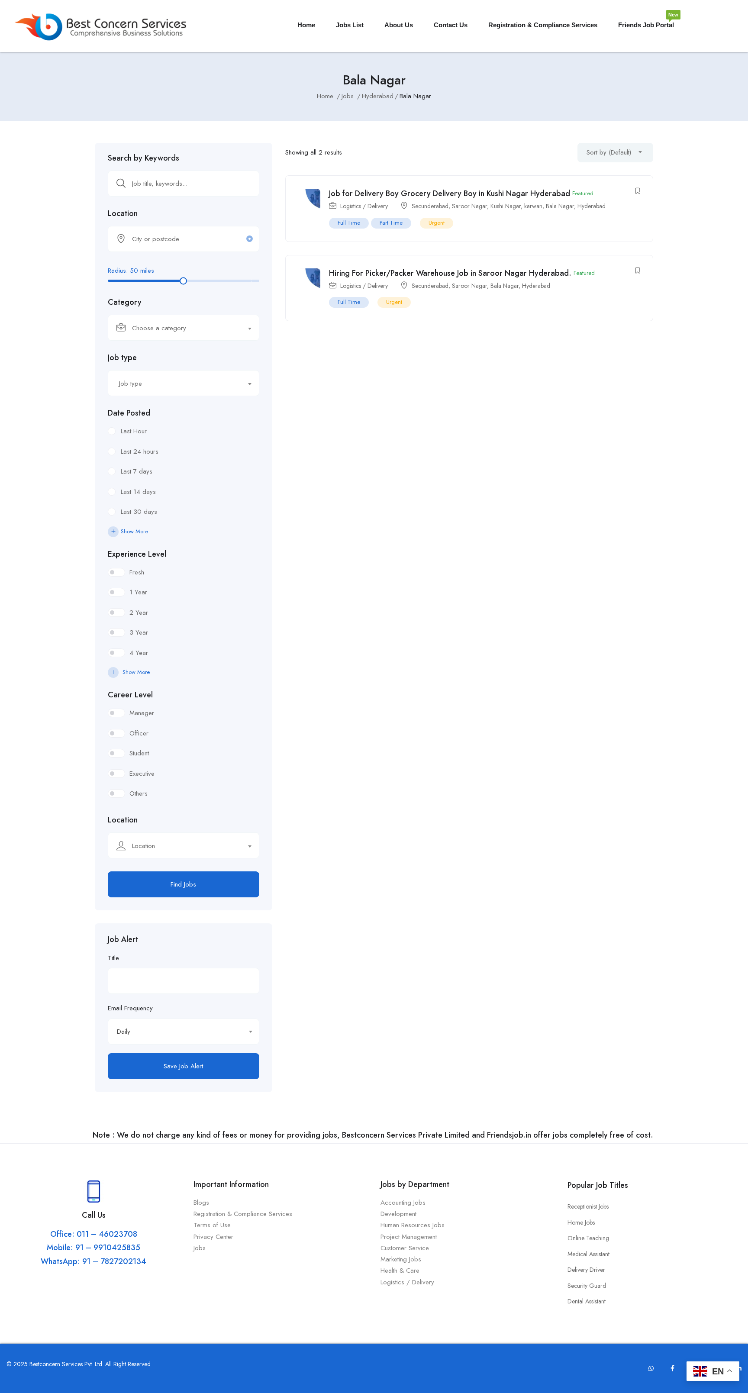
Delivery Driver (586, 1269)
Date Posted (129, 413)
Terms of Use (213, 1225)
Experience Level (137, 554)
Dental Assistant (586, 1301)
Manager (141, 713)
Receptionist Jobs (588, 1206)
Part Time (391, 223)
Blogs (201, 1202)
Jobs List (350, 25)
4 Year (138, 653)
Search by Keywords (143, 158)
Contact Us (451, 25)
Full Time (349, 223)
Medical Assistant (588, 1254)
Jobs (348, 96)
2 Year (138, 612)
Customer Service (404, 1248)
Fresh (136, 572)
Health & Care (399, 1270)
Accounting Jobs (403, 1202)
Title (113, 958)
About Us (398, 25)
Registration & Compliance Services (542, 25)
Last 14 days (138, 492)
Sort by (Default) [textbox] (609, 152)
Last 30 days (139, 511)
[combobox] (183, 328)
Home (306, 25)
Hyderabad (377, 96)
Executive (142, 773)
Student (139, 753)
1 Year (138, 592)
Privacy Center (214, 1236)
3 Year (138, 632)
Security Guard (586, 1285)
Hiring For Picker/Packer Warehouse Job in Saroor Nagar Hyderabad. (450, 273)
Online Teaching (588, 1238)
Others (138, 793)
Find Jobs (183, 884)
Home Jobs (581, 1222)
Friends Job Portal (646, 21)
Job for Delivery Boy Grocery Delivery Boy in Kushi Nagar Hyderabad (449, 193)
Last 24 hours (139, 451)
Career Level (130, 695)
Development (398, 1214)
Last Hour (134, 431)
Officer (138, 733)
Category (125, 302)
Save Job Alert (183, 1066)
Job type (122, 357)
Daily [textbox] (123, 1031)
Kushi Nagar (505, 206)
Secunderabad (430, 206)
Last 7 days (136, 471)
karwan (533, 206)
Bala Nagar (560, 206)
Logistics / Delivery (364, 206)
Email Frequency (130, 1008)
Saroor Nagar (469, 206)
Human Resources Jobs (412, 1225)
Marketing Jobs (400, 1259)
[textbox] (178, 328)
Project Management (408, 1236)
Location (123, 213)
